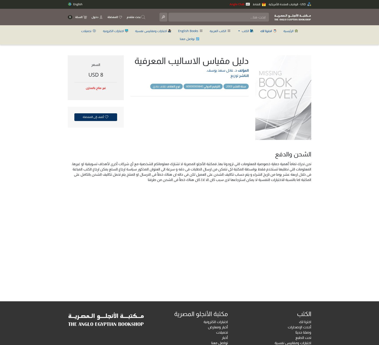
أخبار (225, 337)
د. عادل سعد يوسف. (221, 70)
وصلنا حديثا (303, 332)
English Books (188, 31)
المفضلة (112, 17)
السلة (76, 17)
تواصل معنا (188, 39)
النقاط (257, 4)
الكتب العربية (218, 31)
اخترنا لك (305, 321)
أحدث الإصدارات (299, 327)
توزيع (234, 75)
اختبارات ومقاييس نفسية (151, 31)
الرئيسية (288, 31)
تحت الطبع (303, 337)
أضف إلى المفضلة (93, 117)
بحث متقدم (134, 17)
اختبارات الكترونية (114, 31)
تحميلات (86, 31)
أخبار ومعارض (218, 327)
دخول (95, 17)
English (77, 4)
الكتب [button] (245, 31)
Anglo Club (237, 4)
